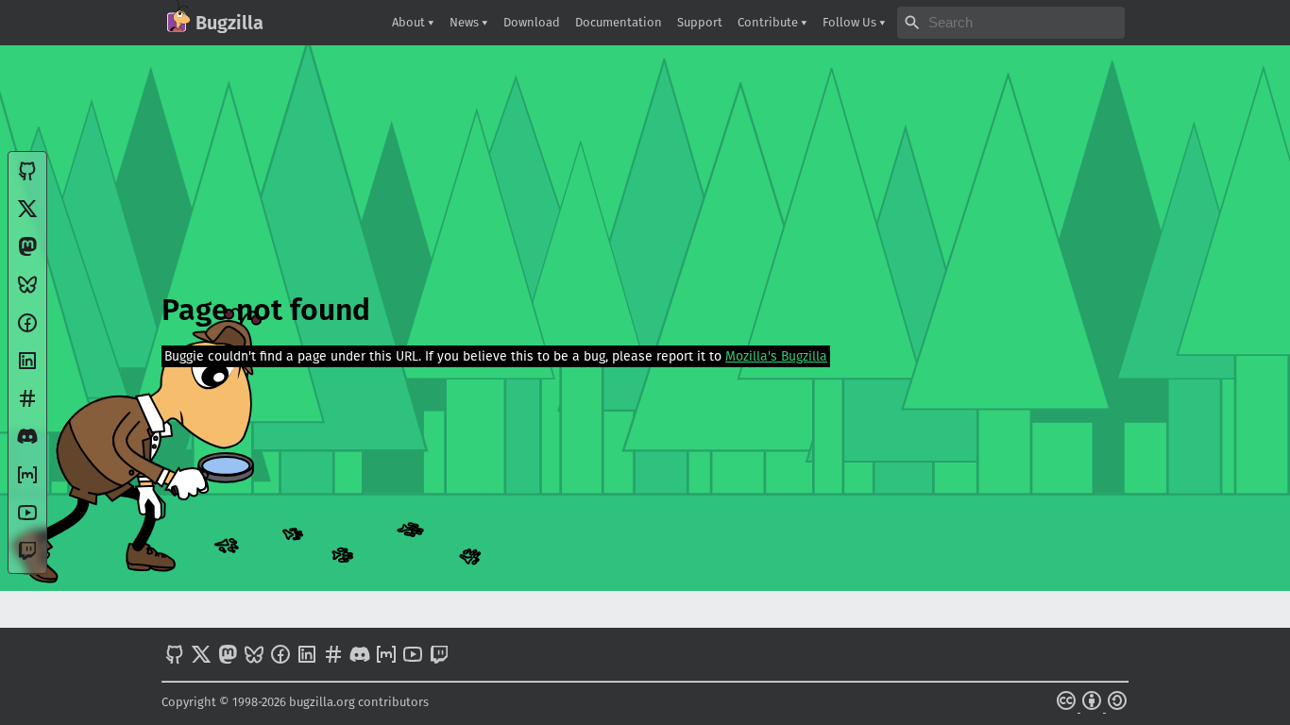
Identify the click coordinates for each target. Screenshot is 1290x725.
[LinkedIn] (27, 368)
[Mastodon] (27, 253)
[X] (27, 216)
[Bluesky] (27, 291)
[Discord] (27, 443)
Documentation (618, 22)
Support (699, 22)
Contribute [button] (769, 22)
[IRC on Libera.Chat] (27, 405)
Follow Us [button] (851, 22)
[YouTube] (27, 520)
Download (531, 22)
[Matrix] (27, 482)
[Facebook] (27, 330)
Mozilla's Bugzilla (776, 356)
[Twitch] (27, 557)
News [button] (466, 22)
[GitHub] (27, 178)
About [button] (410, 22)
